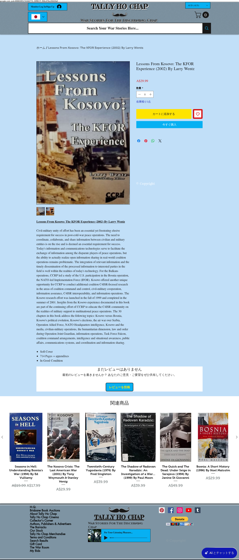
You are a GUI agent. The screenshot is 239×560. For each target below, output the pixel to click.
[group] (119, 453)
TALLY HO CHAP (119, 7)
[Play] (106, 538)
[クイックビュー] (26, 437)
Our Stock (36, 530)
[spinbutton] (145, 94)
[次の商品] (237, 437)
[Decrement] (139, 94)
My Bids (35, 551)
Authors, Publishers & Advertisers (50, 524)
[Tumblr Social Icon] (198, 510)
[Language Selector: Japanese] (37, 17)
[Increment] (151, 94)
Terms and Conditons (43, 537)
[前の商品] (2, 437)
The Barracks (38, 527)
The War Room (39, 547)
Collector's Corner (41, 520)
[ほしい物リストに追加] (198, 114)
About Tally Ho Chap (43, 514)
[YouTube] (189, 510)
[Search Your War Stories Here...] (206, 28)
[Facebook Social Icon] (171, 510)
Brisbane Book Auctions (45, 510)
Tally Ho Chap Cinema (44, 517)
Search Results (39, 540)
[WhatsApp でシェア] (153, 141)
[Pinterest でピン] (146, 141)
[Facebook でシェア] (138, 141)
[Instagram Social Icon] (180, 510)
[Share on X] (160, 141)
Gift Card (36, 544)
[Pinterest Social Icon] (162, 510)
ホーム (40, 47)
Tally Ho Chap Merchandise (47, 534)
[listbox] (197, 5)
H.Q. (33, 507)
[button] (197, 5)
